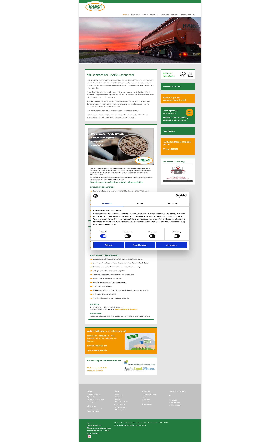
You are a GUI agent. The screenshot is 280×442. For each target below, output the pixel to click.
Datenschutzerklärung (94, 425)
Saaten (144, 397)
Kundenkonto (169, 131)
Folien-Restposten (171, 97)
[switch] (128, 236)
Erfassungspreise (170, 110)
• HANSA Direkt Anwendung (175, 117)
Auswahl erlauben (140, 245)
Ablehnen (108, 245)
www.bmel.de (100, 350)
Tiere (144, 14)
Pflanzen (153, 14)
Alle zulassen (171, 245)
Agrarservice (146, 402)
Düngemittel (146, 399)
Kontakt (174, 14)
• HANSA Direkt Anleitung (174, 120)
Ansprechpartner (175, 405)
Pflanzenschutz (147, 404)
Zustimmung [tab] (107, 203)
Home (125, 14)
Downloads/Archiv (177, 391)
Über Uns (134, 14)
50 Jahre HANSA (170, 149)
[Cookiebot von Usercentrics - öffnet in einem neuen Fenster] (177, 196)
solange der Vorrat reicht (174, 100)
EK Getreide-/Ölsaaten (149, 394)
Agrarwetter (91, 397)
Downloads (165, 14)
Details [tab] (140, 203)
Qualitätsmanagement (94, 409)
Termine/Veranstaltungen (95, 399)
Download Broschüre (97, 345)
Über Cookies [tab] (173, 203)
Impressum (90, 423)
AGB (171, 395)
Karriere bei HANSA (172, 86)
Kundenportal (186, 14)
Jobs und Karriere (93, 411)
